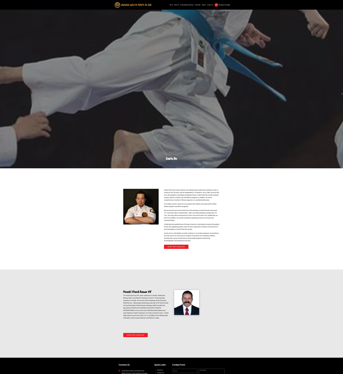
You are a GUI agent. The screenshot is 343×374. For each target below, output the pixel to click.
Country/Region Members (187, 5)
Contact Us (210, 5)
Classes (204, 5)
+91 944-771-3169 (224, 5)
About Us (176, 5)
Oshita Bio (197, 5)
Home (171, 5)
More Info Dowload (176, 247)
